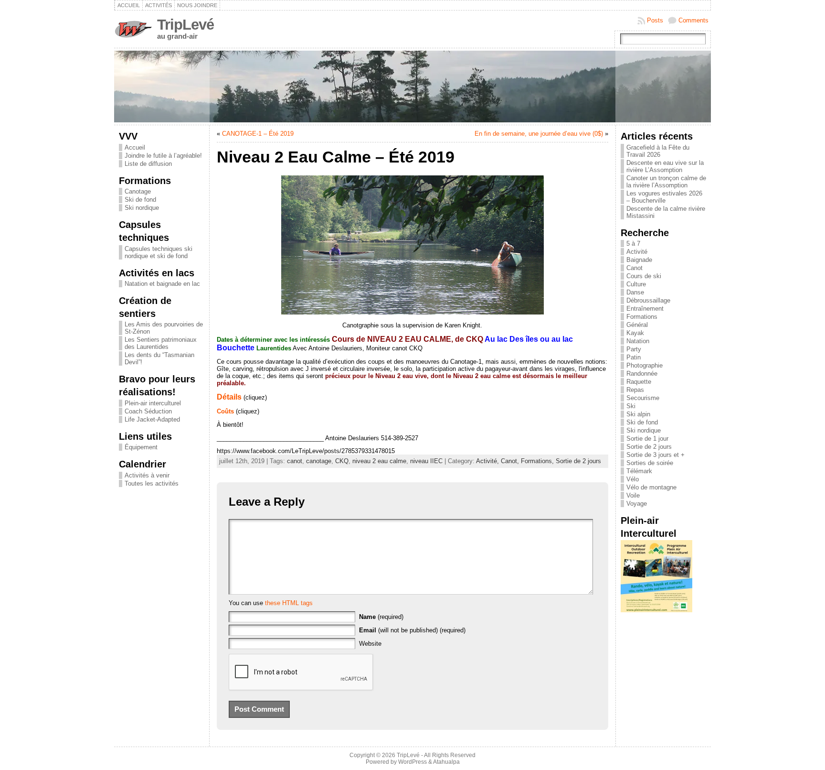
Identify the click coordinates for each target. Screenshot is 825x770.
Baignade (639, 259)
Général (637, 324)
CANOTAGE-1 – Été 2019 (258, 133)
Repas (635, 389)
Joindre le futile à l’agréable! (163, 155)
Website (370, 643)
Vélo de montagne (651, 487)
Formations (641, 316)
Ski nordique (142, 207)
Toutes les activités (152, 483)
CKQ (342, 461)
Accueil (135, 147)
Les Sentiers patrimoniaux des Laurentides (161, 343)
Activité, (488, 461)
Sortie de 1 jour (647, 438)
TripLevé (185, 24)
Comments (693, 20)
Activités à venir (147, 475)
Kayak (635, 332)
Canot (634, 267)
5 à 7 (633, 243)
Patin (633, 357)
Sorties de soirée (649, 462)
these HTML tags (289, 603)
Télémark (639, 471)
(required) (381, 616)
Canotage (138, 191)
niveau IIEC (426, 461)
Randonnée (641, 373)
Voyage (636, 503)
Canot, (511, 461)
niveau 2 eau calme (379, 461)
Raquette (638, 381)
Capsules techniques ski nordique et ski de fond (158, 252)
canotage (318, 461)
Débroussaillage (648, 300)
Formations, (538, 461)
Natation (637, 341)
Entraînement (645, 308)
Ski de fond (140, 199)
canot (294, 461)
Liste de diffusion (148, 163)
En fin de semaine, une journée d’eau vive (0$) (539, 133)
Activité (636, 251)
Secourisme (642, 397)
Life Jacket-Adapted (152, 419)
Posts (655, 20)
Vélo (632, 479)
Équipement (141, 447)
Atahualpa (446, 762)
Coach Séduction (148, 411)
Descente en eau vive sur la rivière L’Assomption (665, 166)
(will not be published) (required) (412, 630)
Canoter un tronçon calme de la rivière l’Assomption (666, 181)
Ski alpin (638, 414)
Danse (635, 292)
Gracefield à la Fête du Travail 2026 (657, 151)
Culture (636, 284)
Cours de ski (643, 276)
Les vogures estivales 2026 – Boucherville (664, 197)
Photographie (644, 365)
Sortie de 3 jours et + (655, 454)
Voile (633, 495)
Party (633, 349)
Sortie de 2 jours (578, 461)
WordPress (412, 762)
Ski (630, 406)
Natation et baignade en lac (162, 283)
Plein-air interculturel (153, 403)
